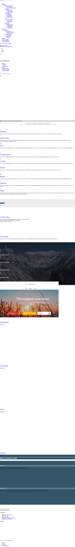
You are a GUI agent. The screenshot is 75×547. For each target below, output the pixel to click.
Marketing (6, 8)
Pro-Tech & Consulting (4, 217)
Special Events (7, 36)
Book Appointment (5, 40)
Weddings (9, 37)
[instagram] (2, 49)
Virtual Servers (10, 27)
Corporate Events (8, 34)
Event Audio (9, 16)
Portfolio (4, 28)
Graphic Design (10, 12)
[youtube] (2, 50)
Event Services (7, 13)
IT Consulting (9, 6)
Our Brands (2, 202)
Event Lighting (10, 17)
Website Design (10, 11)
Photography (9, 15)
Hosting (1, 145)
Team (6, 18)
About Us (4, 4)
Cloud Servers (9, 26)
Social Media (9, 9)
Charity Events (7, 30)
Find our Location (4, 45)
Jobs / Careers (9, 20)
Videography (9, 14)
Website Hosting (10, 24)
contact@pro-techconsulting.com (7, 46)
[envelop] (2, 51)
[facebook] (2, 48)
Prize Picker (9, 21)
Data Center (7, 23)
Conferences (9, 35)
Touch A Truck (10, 33)
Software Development (11, 7)
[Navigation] (0, 75)
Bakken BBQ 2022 (10, 31)
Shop (3, 543)
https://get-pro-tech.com (7, 518)
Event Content (5, 29)
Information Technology (9, 5)
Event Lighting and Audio (5, 154)
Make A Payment (5, 39)
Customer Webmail (5, 41)
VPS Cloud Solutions (4, 236)
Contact (8, 22)
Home (3, 3)
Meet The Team (10, 19)
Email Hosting (9, 25)
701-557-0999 (5, 516)
